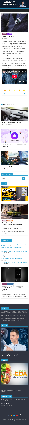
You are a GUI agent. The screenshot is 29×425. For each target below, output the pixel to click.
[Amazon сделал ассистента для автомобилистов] (14, 107)
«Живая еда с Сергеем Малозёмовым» (10, 389)
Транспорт (10, 220)
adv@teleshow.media (6, 408)
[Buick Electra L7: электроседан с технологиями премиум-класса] (14, 205)
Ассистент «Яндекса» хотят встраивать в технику (14, 145)
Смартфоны (10, 283)
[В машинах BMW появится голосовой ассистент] (14, 152)
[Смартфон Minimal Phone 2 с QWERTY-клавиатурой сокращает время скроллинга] (14, 268)
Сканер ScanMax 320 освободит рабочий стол (12, 258)
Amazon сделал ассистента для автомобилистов (11, 123)
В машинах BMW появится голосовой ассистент (13, 167)
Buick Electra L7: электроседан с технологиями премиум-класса (12, 223)
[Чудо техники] (14, 1)
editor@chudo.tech (5, 403)
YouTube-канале (7, 355)
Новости (4, 33)
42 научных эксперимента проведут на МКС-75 (12, 255)
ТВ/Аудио (10, 33)
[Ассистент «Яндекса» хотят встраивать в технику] (14, 130)
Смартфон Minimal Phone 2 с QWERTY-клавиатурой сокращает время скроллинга (14, 287)
